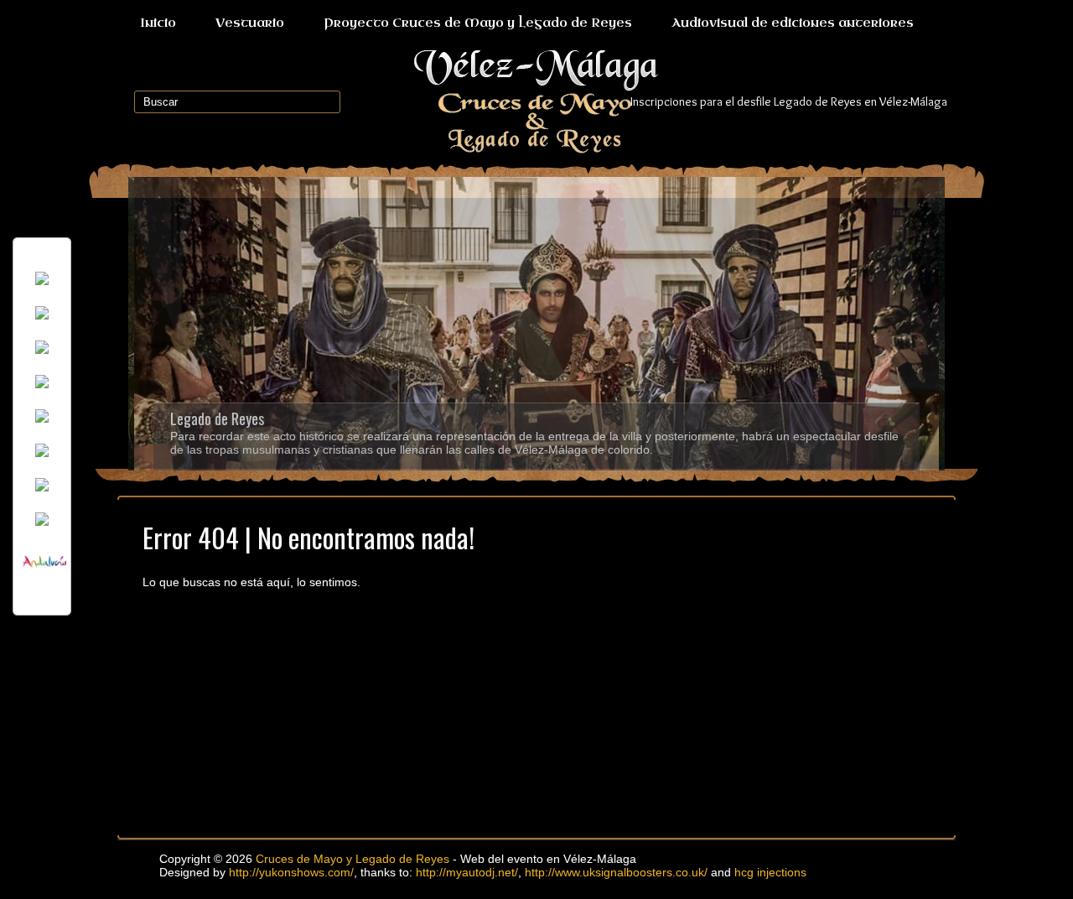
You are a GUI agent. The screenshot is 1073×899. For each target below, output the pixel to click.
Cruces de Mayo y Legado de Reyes (352, 858)
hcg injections (770, 872)
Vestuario (249, 23)
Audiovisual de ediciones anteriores (792, 23)
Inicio (158, 23)
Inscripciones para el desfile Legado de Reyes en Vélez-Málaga (788, 101)
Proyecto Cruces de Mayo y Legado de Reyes (478, 23)
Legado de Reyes (217, 418)
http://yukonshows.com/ (291, 872)
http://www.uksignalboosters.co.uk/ (616, 872)
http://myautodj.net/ (467, 872)
